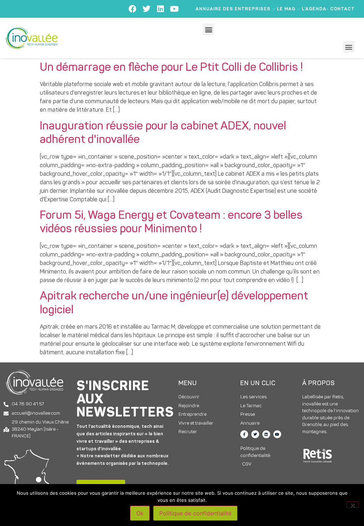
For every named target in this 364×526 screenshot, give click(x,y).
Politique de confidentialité (195, 513)
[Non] (353, 504)
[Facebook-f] (244, 434)
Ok (140, 513)
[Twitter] (146, 9)
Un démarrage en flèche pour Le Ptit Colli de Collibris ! (171, 68)
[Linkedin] (160, 9)
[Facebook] (132, 9)
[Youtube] (174, 9)
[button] (208, 29)
